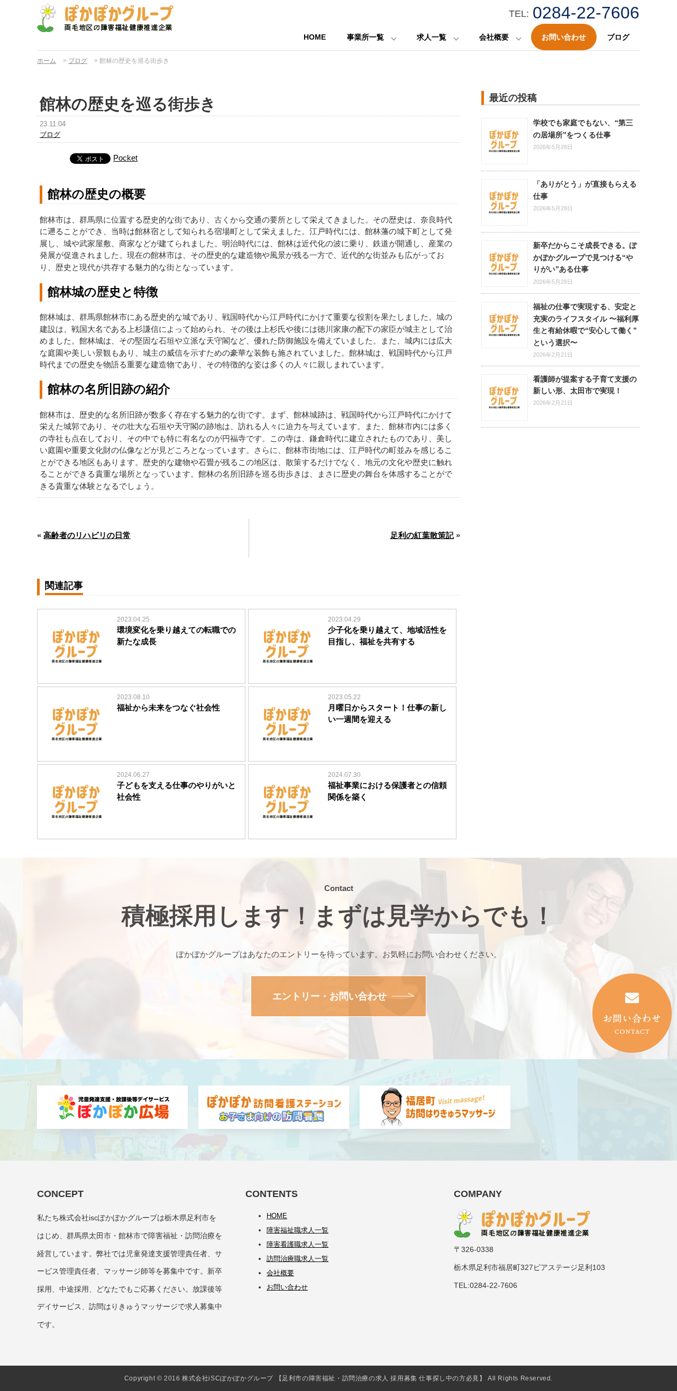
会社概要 (494, 37)
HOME (315, 37)
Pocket (125, 157)
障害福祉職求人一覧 (297, 1230)
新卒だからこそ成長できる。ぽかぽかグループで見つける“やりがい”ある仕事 (585, 257)
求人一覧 (431, 37)
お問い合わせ (564, 37)
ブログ (618, 37)
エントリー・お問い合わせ (329, 996)
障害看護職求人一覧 (297, 1244)
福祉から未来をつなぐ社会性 (168, 707)
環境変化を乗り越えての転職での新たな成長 (176, 635)
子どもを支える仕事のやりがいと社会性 (176, 791)
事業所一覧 (365, 37)
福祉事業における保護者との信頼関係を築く (387, 791)
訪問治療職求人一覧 (297, 1259)
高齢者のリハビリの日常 (87, 535)
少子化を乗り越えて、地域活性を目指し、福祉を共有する (387, 635)
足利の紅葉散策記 (422, 535)
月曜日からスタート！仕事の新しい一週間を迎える (387, 713)
